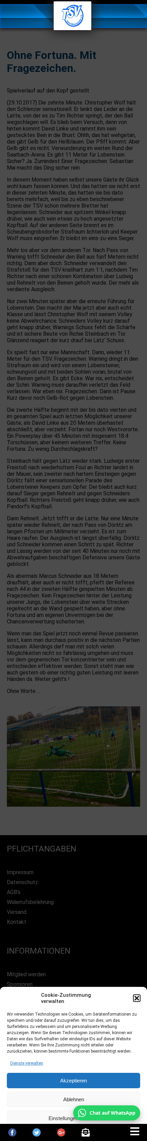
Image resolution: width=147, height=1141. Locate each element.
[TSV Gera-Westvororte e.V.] (72, 28)
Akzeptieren (73, 1080)
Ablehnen (73, 1099)
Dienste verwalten (26, 1063)
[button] (136, 998)
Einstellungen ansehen (74, 1118)
